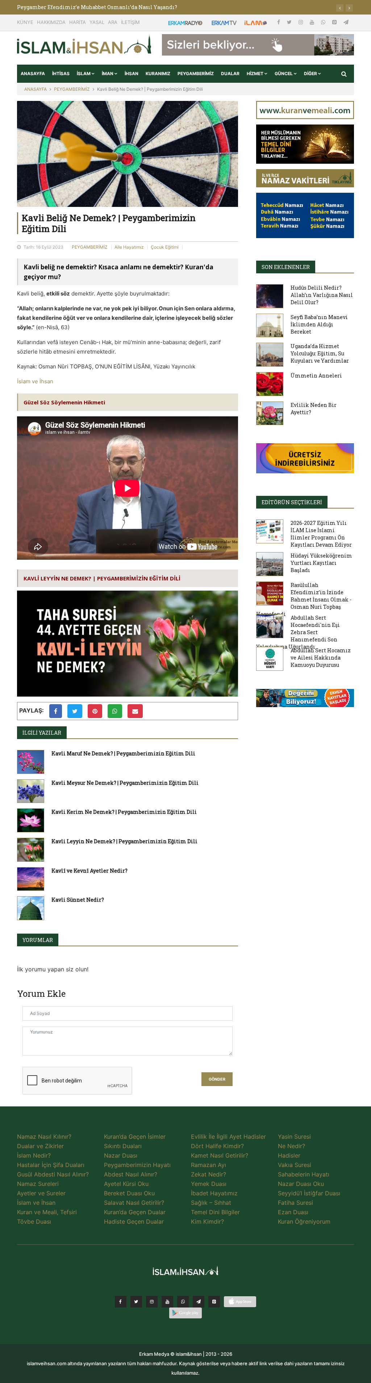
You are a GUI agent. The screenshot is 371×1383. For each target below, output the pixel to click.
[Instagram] (301, 22)
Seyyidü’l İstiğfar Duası (309, 1193)
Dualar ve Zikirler (40, 1146)
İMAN (108, 73)
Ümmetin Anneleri (316, 375)
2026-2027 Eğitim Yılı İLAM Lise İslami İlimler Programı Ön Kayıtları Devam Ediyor (321, 533)
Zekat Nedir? (208, 1174)
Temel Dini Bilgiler (215, 1212)
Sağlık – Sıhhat (211, 1202)
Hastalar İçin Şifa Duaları (50, 1164)
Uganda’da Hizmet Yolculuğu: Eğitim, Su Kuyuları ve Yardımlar (320, 353)
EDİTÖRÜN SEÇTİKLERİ (292, 502)
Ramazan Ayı (208, 1164)
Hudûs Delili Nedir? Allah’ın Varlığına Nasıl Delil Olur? (322, 295)
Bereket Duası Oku (129, 1193)
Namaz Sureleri (38, 1183)
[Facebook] (279, 22)
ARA (112, 22)
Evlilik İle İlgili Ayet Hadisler (228, 1136)
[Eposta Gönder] (135, 711)
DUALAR (230, 73)
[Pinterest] (335, 22)
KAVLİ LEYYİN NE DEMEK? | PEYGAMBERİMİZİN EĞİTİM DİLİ (102, 578)
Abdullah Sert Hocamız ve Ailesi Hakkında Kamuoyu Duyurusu (321, 657)
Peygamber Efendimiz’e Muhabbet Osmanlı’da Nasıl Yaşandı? (97, 7)
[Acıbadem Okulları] (305, 700)
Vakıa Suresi (294, 1164)
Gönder (217, 1079)
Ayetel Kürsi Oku (126, 1183)
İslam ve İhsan (35, 381)
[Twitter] (290, 22)
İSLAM (84, 73)
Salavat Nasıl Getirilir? (134, 1202)
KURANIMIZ (158, 73)
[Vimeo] (198, 1301)
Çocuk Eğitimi (165, 247)
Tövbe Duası (34, 1221)
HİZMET (255, 73)
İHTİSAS (61, 73)
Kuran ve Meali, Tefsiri (47, 1212)
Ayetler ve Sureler (41, 1193)
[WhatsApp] (324, 22)
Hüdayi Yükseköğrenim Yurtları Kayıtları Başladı (321, 563)
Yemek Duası (208, 1183)
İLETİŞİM (130, 22)
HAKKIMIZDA (51, 22)
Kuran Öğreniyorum (304, 1221)
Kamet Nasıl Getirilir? (219, 1155)
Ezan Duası (293, 1212)
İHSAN (131, 73)
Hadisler (289, 1155)
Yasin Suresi (294, 1136)
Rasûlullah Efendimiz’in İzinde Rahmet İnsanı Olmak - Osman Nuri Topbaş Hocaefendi (303, 599)
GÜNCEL (284, 73)
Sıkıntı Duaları (123, 1146)
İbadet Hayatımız (214, 1193)
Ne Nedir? (291, 1146)
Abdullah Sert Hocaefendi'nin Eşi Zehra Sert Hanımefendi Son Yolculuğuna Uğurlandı (298, 632)
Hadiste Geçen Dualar (134, 1221)
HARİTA (77, 22)
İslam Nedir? (34, 1155)
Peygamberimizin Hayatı (137, 1164)
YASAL (96, 22)
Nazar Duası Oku (301, 1183)
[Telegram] (346, 22)
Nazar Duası (120, 1155)
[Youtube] (313, 22)
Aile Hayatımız (129, 247)
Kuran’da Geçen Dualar (135, 1212)
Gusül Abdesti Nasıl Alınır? (53, 1174)
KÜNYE (25, 22)
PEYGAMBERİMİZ (196, 73)
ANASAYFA (33, 73)
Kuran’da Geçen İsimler (135, 1136)
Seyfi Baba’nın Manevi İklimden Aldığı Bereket (319, 324)
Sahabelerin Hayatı (303, 1174)
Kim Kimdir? (207, 1221)
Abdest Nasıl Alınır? (130, 1174)
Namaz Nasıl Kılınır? (44, 1136)
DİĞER (311, 73)
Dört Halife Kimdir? (217, 1146)
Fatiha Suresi (295, 1202)
